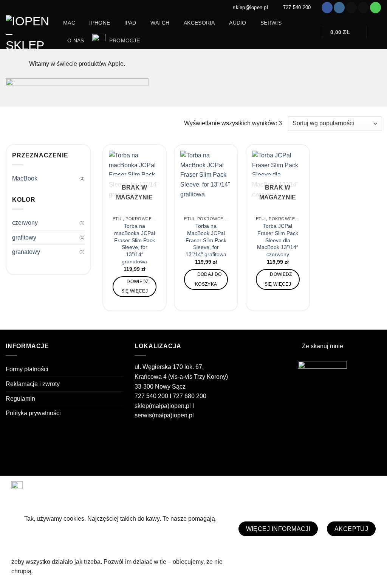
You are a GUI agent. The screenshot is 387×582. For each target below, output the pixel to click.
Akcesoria (199, 23)
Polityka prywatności (33, 413)
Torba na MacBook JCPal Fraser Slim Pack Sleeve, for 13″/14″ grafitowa (206, 240)
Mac (69, 23)
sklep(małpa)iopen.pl (163, 406)
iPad (130, 23)
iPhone (99, 23)
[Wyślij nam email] (363, 7)
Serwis (271, 23)
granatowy (26, 252)
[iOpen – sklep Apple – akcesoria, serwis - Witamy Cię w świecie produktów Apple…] (29, 32)
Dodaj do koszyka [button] (208, 279)
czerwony (25, 222)
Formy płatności (27, 369)
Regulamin (20, 398)
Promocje (123, 40)
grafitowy (24, 237)
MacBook (24, 178)
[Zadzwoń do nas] (375, 7)
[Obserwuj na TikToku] (351, 7)
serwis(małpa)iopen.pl (164, 415)
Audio (237, 23)
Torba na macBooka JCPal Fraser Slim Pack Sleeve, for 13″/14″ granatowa (134, 244)
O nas (75, 40)
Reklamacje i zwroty (33, 384)
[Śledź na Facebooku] (327, 7)
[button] (344, 32)
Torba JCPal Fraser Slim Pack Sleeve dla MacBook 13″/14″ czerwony (277, 240)
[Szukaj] (313, 32)
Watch (159, 23)
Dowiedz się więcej (135, 286)
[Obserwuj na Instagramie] (339, 7)
